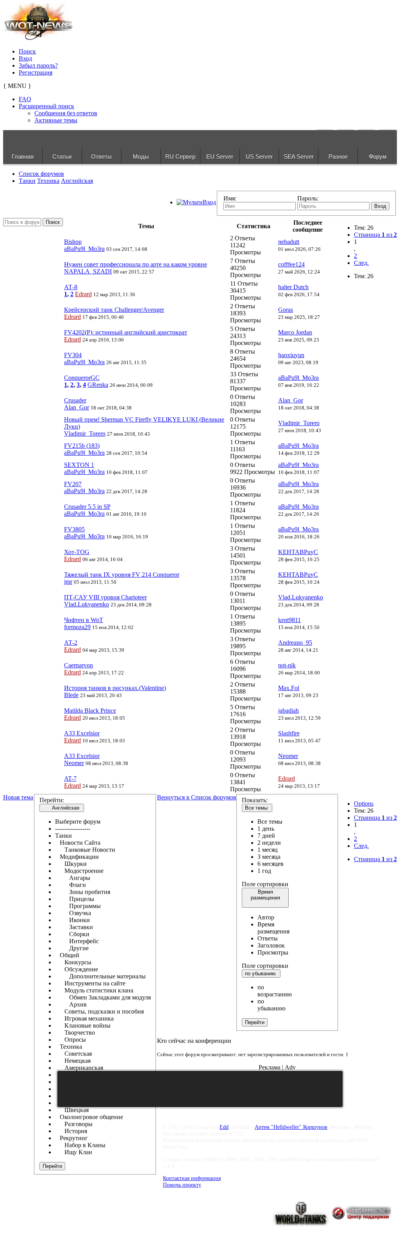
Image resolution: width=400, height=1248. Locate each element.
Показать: (255, 800)
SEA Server (299, 156)
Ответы (101, 156)
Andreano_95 (295, 642)
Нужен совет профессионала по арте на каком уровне (135, 264)
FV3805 (74, 529)
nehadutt (288, 241)
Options (363, 803)
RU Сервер (180, 156)
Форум (377, 156)
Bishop (73, 241)
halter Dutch (293, 287)
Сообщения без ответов (65, 113)
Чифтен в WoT (83, 620)
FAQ (25, 99)
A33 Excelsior (82, 733)
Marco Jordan (295, 332)
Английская (77, 180)
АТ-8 (70, 287)
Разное (338, 156)
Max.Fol (288, 688)
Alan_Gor (76, 407)
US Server (259, 156)
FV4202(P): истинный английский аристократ (125, 332)
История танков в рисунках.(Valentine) (115, 688)
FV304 (73, 355)
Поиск (27, 51)
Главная (23, 156)
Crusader (75, 400)
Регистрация (35, 72)
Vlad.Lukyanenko (86, 604)
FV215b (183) (82, 445)
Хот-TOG (76, 552)
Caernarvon (78, 665)
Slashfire (289, 733)
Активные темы (55, 120)
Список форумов (41, 173)
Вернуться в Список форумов (196, 797)
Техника (48, 180)
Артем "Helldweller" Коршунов (291, 1127)
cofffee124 (291, 264)
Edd (224, 1127)
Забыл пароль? (38, 65)
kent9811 (289, 620)
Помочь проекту (182, 1185)
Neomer (74, 763)
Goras (285, 309)
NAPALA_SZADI (88, 271)
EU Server (219, 156)
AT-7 (70, 778)
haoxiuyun (291, 355)
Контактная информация (192, 1178)
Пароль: (307, 198)
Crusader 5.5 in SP (87, 506)
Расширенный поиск (46, 106)
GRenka (98, 384)
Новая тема (18, 797)
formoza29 (77, 627)
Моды (141, 156)
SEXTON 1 (79, 464)
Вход (25, 58)
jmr (68, 581)
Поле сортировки (265, 884)
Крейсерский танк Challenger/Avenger (114, 309)
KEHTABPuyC (298, 552)
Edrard (83, 294)
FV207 (73, 484)
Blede (71, 695)
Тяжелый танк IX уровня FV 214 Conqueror (121, 574)
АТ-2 (70, 642)
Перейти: (51, 800)
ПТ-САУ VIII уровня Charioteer (105, 597)
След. (361, 262)
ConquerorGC (82, 377)
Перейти (52, 1166)
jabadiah (288, 710)
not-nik (287, 665)
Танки (27, 180)
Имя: (229, 198)
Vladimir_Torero (84, 433)
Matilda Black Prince (90, 710)
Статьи (61, 156)
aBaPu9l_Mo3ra (84, 248)
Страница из (375, 234)
